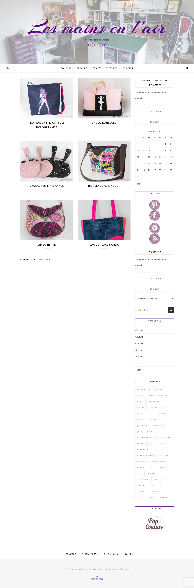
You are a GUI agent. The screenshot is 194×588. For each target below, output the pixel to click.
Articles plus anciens (36, 259)
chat (167, 402)
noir (150, 443)
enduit (153, 408)
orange (163, 443)
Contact (128, 68)
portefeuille (160, 461)
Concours (139, 330)
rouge (163, 467)
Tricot (96, 68)
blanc (140, 396)
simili (156, 479)
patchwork (143, 449)
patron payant (145, 455)
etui (165, 408)
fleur (140, 414)
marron (166, 437)
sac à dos (142, 479)
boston (163, 396)
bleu (151, 396)
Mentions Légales (97, 569)
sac (139, 473)
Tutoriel (111, 68)
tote (165, 485)
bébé (139, 402)
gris (163, 414)
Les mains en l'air (97, 27)
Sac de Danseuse (104, 123)
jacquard (142, 426)
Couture (66, 68)
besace (160, 390)
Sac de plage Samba (104, 244)
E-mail (139, 98)
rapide (140, 467)
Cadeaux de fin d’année (47, 186)
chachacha (153, 402)
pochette (142, 461)
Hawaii (140, 420)
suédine (141, 485)
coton (141, 408)
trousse (142, 491)
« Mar (138, 183)
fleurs (152, 414)
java (139, 432)
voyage (164, 497)
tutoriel (157, 491)
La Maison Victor (147, 437)
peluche (163, 455)
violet (151, 497)
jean (149, 432)
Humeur (139, 356)
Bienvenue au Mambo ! (104, 186)
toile (154, 485)
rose (152, 467)
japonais (158, 426)
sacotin (150, 473)
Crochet (82, 68)
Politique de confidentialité (117, 569)
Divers (138, 350)
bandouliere (144, 390)
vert (139, 497)
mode (140, 443)
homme (153, 420)
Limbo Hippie (47, 244)
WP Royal (83, 569)
